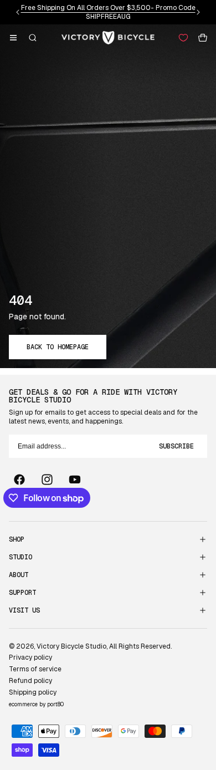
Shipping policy (32, 692)
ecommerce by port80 (36, 704)
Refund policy (30, 680)
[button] (13, 38)
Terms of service (35, 669)
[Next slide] (198, 12)
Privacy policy (30, 657)
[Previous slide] (17, 12)
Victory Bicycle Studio (71, 646)
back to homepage (58, 347)
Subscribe (176, 446)
